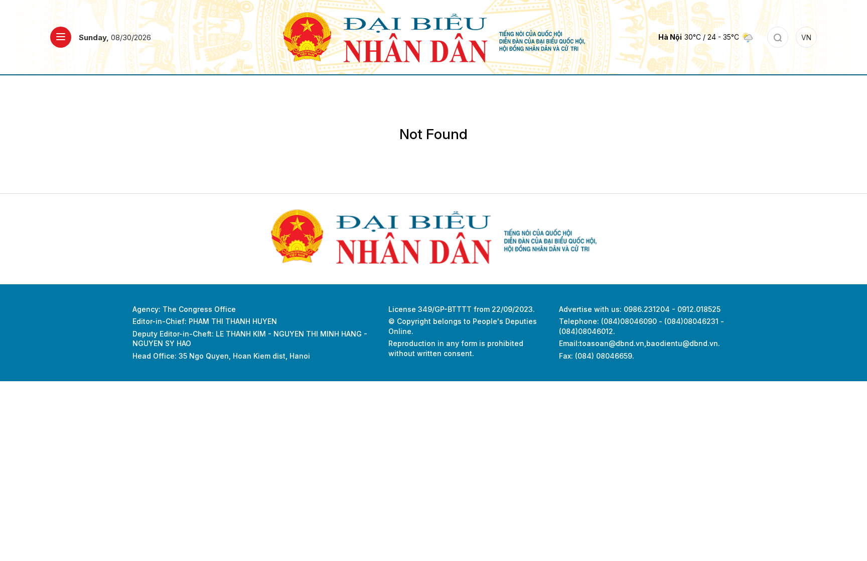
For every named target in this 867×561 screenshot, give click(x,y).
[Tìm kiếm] (777, 37)
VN (806, 37)
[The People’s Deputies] (434, 36)
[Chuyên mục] (60, 37)
